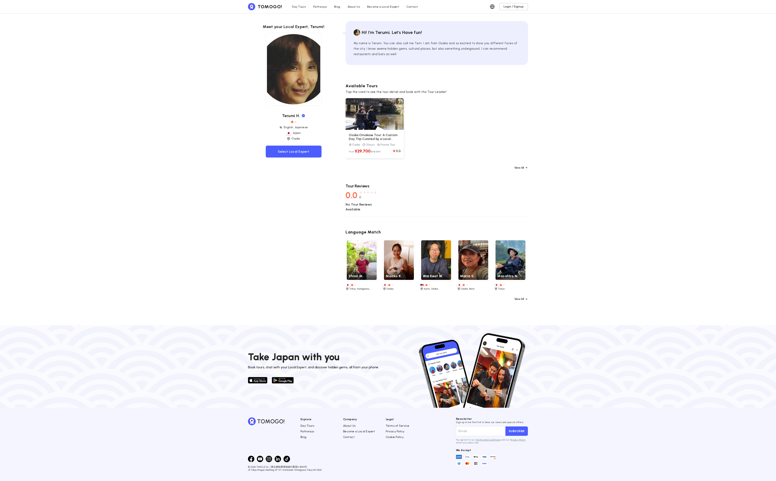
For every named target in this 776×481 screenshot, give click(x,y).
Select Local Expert (293, 151)
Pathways (307, 431)
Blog (303, 437)
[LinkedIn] (278, 459)
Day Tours (307, 425)
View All (519, 167)
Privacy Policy (395, 431)
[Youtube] (260, 459)
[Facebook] (251, 459)
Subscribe (517, 431)
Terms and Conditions (488, 439)
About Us (349, 425)
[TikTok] (287, 459)
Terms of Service (397, 425)
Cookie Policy (395, 437)
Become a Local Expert (359, 431)
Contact (349, 437)
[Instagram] (269, 459)
